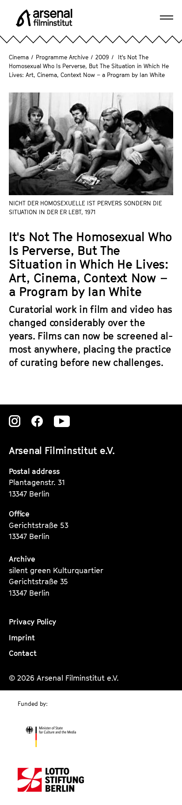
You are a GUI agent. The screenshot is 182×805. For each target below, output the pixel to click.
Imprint (22, 637)
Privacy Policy (32, 621)
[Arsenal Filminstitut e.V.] (44, 18)
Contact (23, 653)
